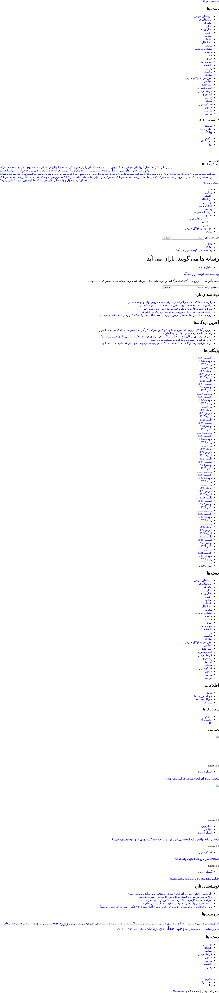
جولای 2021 (205, 556)
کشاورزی (135, 929)
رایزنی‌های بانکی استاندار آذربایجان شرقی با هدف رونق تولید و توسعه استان (130, 167)
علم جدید (207, 84)
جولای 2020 (205, 565)
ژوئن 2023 (206, 481)
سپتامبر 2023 (204, 471)
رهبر (209, 68)
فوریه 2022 (206, 533)
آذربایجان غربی (204, 19)
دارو (92, 923)
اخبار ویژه (206, 29)
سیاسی (208, 81)
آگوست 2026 (205, 357)
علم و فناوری (204, 87)
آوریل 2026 (206, 370)
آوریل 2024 (206, 448)
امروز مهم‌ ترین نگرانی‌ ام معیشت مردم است (176, 339)
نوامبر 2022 (205, 504)
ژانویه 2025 (206, 419)
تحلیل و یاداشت (203, 48)
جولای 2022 (205, 517)
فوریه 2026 (206, 377)
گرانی (126, 929)
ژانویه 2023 (206, 497)
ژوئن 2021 (206, 559)
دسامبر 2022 (205, 500)
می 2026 (207, 367)
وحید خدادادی (172, 928)
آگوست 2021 (205, 552)
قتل (13, 923)
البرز (202, 221)
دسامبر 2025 (205, 383)
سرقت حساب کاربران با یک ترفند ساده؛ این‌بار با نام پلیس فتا (108, 173)
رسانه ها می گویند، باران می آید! (201, 274)
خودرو (97, 923)
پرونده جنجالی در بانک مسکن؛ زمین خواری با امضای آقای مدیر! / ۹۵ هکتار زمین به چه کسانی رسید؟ (156, 315)
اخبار (209, 26)
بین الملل (207, 42)
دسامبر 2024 (205, 422)
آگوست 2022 (205, 513)
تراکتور (133, 923)
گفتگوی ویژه (205, 104)
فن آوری (207, 94)
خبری (209, 58)
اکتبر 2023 (206, 468)
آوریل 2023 (206, 487)
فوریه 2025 (206, 416)
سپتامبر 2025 (204, 393)
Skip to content (211, 1)
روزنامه (60, 922)
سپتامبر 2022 (204, 510)
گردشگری (119, 929)
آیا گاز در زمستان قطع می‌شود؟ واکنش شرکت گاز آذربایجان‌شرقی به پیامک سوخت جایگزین (150, 330)
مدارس (215, 929)
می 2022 (207, 523)
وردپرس (207, 702)
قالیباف (18, 923)
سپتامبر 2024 (204, 432)
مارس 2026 (205, 374)
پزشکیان (152, 929)
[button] (211, 183)
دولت (86, 923)
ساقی (49, 924)
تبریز (148, 923)
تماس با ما (206, 129)
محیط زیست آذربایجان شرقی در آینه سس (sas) (192, 778)
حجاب (109, 923)
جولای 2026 (205, 361)
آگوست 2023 (205, 474)
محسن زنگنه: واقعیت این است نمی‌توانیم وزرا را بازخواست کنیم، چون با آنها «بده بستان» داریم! (165, 839)
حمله (104, 924)
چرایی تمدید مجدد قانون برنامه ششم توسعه (194, 878)
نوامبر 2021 (205, 543)
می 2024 (207, 445)
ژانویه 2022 (206, 536)
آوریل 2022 (206, 526)
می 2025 (207, 406)
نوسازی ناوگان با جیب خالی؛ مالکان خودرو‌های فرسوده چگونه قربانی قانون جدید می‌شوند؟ (151, 336)
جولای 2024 (205, 439)
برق (169, 923)
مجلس (6, 923)
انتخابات (181, 923)
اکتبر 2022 (206, 507)
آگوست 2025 (205, 396)
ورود (209, 692)
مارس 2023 (205, 491)
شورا (33, 923)
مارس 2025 (205, 413)
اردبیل (208, 32)
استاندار (192, 923)
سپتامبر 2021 (204, 549)
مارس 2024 (205, 452)
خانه (209, 189)
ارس (199, 923)
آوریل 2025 (206, 409)
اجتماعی (207, 22)
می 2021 (207, 562)
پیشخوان (207, 45)
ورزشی (208, 110)
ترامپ (141, 923)
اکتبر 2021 (206, 546)
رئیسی (79, 923)
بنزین (164, 924)
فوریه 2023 (206, 494)
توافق (125, 924)
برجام (174, 924)
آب (217, 923)
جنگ (115, 923)
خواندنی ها (206, 61)
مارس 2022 (205, 530)
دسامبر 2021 (205, 539)
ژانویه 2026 (206, 380)
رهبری (72, 923)
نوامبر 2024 (205, 426)
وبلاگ (209, 132)
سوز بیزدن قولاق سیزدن (198, 78)
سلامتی (208, 74)
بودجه (159, 924)
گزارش (208, 97)
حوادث (208, 55)
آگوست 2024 (205, 435)
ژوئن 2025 (206, 403)
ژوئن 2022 (206, 520)
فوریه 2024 (206, 455)
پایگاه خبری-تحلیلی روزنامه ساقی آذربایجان (182, 153)
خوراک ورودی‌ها (203, 696)
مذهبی (208, 107)
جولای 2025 (205, 400)
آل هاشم (211, 924)
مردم (203, 929)
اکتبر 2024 (206, 429)
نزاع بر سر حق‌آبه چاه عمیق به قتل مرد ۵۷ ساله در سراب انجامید (36, 170)
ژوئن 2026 (206, 364)
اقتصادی (207, 39)
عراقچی (26, 924)
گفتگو (209, 100)
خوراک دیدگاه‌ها (203, 699)
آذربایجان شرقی (203, 16)
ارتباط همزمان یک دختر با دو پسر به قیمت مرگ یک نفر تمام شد (176, 311)
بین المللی (206, 199)
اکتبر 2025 (206, 390)
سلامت (208, 71)
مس (198, 929)
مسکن (192, 929)
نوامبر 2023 (205, 465)
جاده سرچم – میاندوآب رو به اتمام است (181, 333)
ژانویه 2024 (206, 458)
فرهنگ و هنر (205, 91)
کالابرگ (143, 929)
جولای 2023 (205, 478)
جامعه (208, 52)
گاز (130, 929)
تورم (120, 924)
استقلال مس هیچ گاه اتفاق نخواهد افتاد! (197, 859)
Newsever (178, 991)
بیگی (154, 924)
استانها (208, 35)
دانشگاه (207, 65)
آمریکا (205, 924)
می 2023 (207, 484)
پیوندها (208, 125)
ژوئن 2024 (206, 442)
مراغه (208, 929)
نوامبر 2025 (205, 387)
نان (186, 929)
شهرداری (41, 923)
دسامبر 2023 (205, 461)
